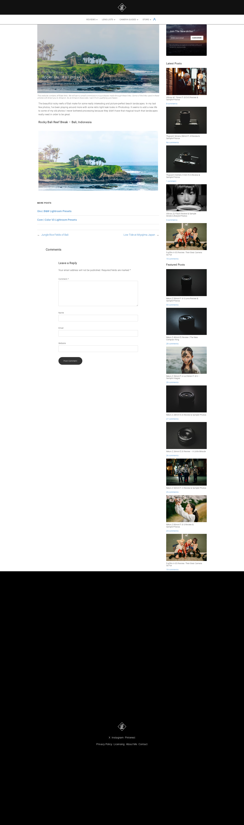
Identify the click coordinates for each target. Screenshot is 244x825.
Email (61, 328)
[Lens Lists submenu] (114, 19)
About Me (131, 744)
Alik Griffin (48, 83)
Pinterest (130, 737)
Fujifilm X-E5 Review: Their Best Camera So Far (184, 253)
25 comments (172, 492)
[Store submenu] (150, 19)
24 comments (172, 531)
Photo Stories (55, 72)
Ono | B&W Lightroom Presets (54, 211)
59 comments (172, 305)
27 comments (172, 419)
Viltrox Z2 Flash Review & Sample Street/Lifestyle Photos (181, 215)
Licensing (119, 744)
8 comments (171, 104)
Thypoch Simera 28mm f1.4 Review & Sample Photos (183, 137)
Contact (143, 744)
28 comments (172, 344)
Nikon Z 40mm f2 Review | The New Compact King (182, 338)
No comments (172, 142)
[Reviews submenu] (97, 19)
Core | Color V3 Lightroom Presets (57, 219)
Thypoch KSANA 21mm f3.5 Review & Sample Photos (183, 176)
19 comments (172, 259)
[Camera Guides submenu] (137, 19)
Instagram (118, 737)
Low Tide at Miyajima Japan (139, 234)
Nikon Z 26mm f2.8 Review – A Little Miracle (186, 451)
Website (62, 343)
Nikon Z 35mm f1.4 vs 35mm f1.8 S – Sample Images (183, 377)
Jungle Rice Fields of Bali (54, 234)
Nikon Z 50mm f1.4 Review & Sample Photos (186, 488)
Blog (44, 72)
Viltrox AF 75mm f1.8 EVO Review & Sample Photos (182, 98)
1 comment (171, 181)
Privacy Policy (104, 744)
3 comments (171, 220)
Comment (63, 279)
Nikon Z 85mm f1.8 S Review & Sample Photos (180, 526)
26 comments (172, 455)
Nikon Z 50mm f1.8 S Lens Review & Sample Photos (182, 299)
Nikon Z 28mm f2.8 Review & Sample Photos (186, 415)
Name (61, 313)
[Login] (154, 19)
